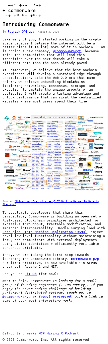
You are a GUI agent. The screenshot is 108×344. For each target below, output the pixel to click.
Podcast (72, 333)
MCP (42, 333)
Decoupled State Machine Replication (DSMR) (45, 232)
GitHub (31, 274)
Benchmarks (27, 333)
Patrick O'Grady (21, 31)
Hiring (53, 333)
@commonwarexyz (67, 51)
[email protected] (56, 297)
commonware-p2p (85, 259)
